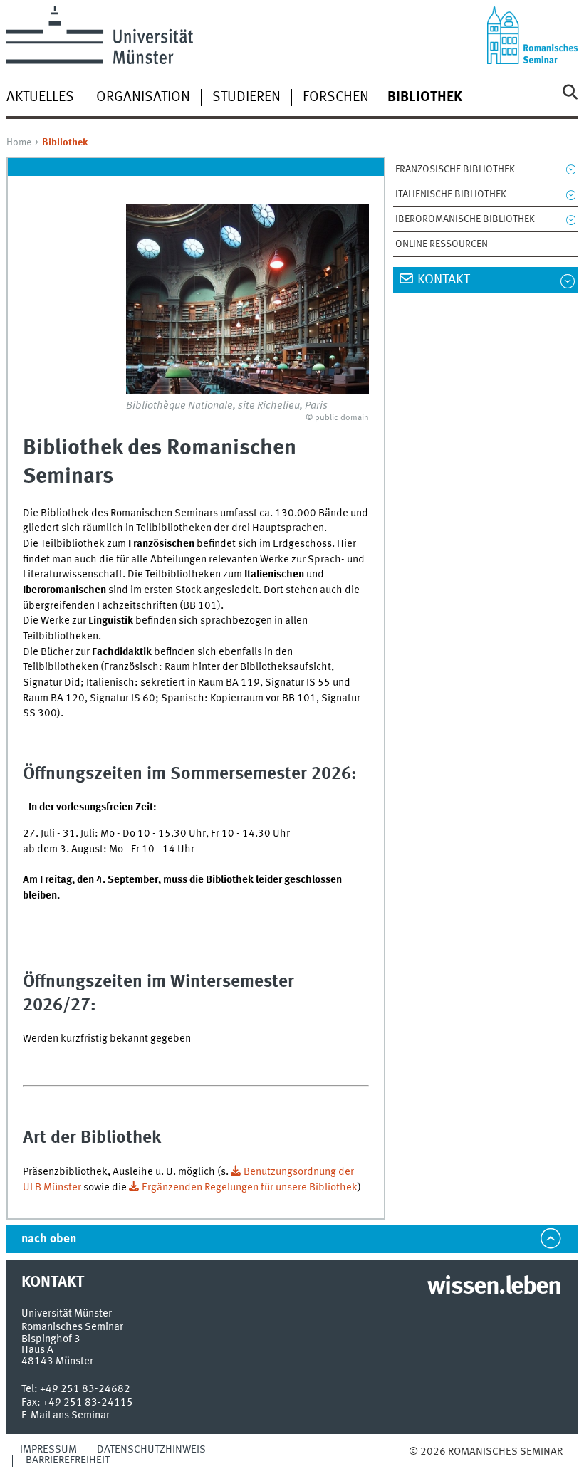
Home (18, 142)
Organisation (143, 97)
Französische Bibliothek (455, 169)
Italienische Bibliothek (450, 194)
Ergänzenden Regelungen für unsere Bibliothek (250, 1187)
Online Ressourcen (441, 244)
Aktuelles (40, 97)
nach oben (48, 1239)
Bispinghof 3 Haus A (50, 1345)
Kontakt (443, 279)
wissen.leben (493, 1287)
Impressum (48, 1449)
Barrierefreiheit (68, 1460)
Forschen (336, 97)
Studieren (246, 97)
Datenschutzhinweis (151, 1449)
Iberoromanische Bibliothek (465, 219)
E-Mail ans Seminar (65, 1415)
